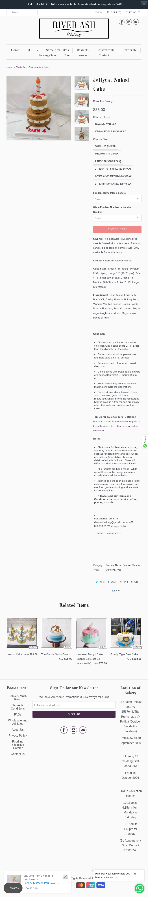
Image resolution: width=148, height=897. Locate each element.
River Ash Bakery (103, 101)
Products (20, 67)
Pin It (125, 582)
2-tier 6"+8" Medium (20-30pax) (113, 176)
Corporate (130, 50)
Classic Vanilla (105, 124)
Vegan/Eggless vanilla (110, 131)
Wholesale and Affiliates (17, 722)
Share (114, 582)
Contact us (18, 753)
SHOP (31, 50)
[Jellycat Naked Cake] (38, 108)
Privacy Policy (18, 735)
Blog (67, 55)
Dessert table (106, 50)
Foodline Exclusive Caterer (18, 745)
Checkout (132, 12)
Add (136, 582)
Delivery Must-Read (17, 698)
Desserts (82, 50)
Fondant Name (113, 565)
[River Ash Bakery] (74, 30)
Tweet (101, 582)
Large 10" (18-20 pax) (108, 161)
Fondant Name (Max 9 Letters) (109, 193)
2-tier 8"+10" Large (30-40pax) (113, 184)
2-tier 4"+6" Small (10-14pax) (113, 168)
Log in (97, 12)
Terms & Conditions (18, 707)
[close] (144, 4)
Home (15, 50)
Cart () (115, 12)
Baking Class (47, 55)
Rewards (85, 55)
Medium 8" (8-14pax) (107, 153)
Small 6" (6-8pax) (105, 146)
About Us (18, 729)
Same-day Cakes (57, 50)
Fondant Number (131, 565)
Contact (104, 55)
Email (118, 590)
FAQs (17, 714)
